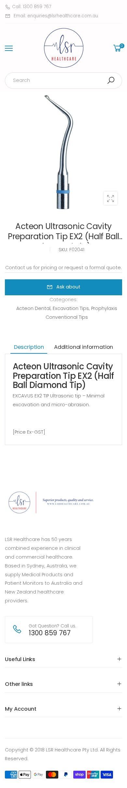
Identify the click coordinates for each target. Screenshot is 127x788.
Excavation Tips (71, 308)
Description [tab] (29, 347)
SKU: (64, 249)
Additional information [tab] (83, 347)
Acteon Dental (33, 308)
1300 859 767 (50, 633)
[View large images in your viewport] (110, 198)
